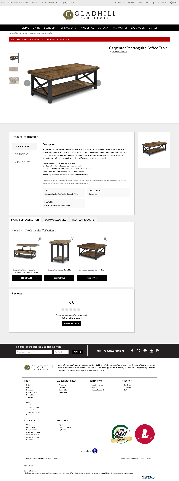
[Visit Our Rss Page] (158, 350)
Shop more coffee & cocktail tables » (54, 39)
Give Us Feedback (97, 390)
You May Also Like (55, 219)
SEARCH (121, 3)
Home (11, 33)
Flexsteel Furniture (119, 52)
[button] (97, 83)
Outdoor (103, 27)
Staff (125, 390)
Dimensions (21, 154)
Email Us (94, 387)
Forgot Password (65, 427)
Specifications (23, 161)
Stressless (30, 397)
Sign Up (77, 352)
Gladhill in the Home (33, 432)
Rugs (28, 402)
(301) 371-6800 (68, 3)
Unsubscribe (30, 440)
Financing (62, 385)
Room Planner (31, 427)
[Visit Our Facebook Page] (132, 350)
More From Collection (25, 219)
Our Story (127, 385)
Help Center (63, 392)
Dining (36, 27)
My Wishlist (63, 430)
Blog (27, 425)
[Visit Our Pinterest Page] (145, 350)
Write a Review (71, 324)
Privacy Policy (125, 459)
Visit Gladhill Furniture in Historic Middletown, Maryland (27, 3)
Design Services (31, 430)
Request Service (64, 390)
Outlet (153, 27)
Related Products (83, 219)
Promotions (30, 415)
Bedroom (49, 27)
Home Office (87, 27)
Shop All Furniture (32, 407)
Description (22, 146)
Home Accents (67, 27)
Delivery (62, 387)
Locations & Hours (97, 385)
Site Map (135, 459)
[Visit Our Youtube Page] (151, 350)
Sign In (61, 425)
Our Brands (30, 410)
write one (77, 318)
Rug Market (120, 27)
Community (128, 387)
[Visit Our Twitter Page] (139, 350)
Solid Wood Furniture (33, 412)
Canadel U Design (32, 437)
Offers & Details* (146, 459)
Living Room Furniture (21, 33)
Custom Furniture (32, 435)
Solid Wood (138, 27)
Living (25, 27)
